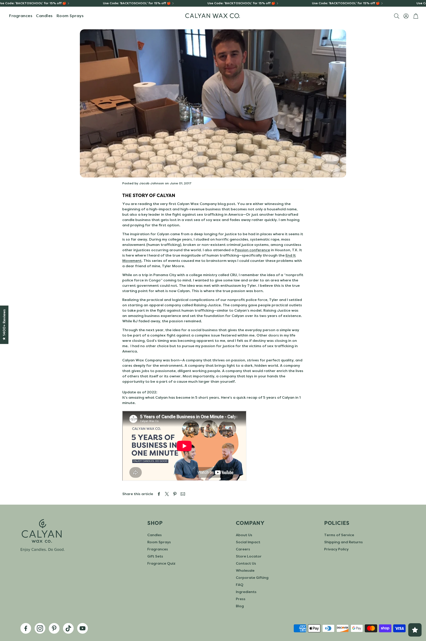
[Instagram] (40, 628)
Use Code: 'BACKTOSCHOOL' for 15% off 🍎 (137, 3)
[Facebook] (26, 628)
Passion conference (252, 250)
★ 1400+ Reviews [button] (4, 324)
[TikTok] (68, 628)
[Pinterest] (54, 628)
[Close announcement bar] (421, 3)
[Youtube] (82, 628)
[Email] (183, 494)
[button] (396, 16)
